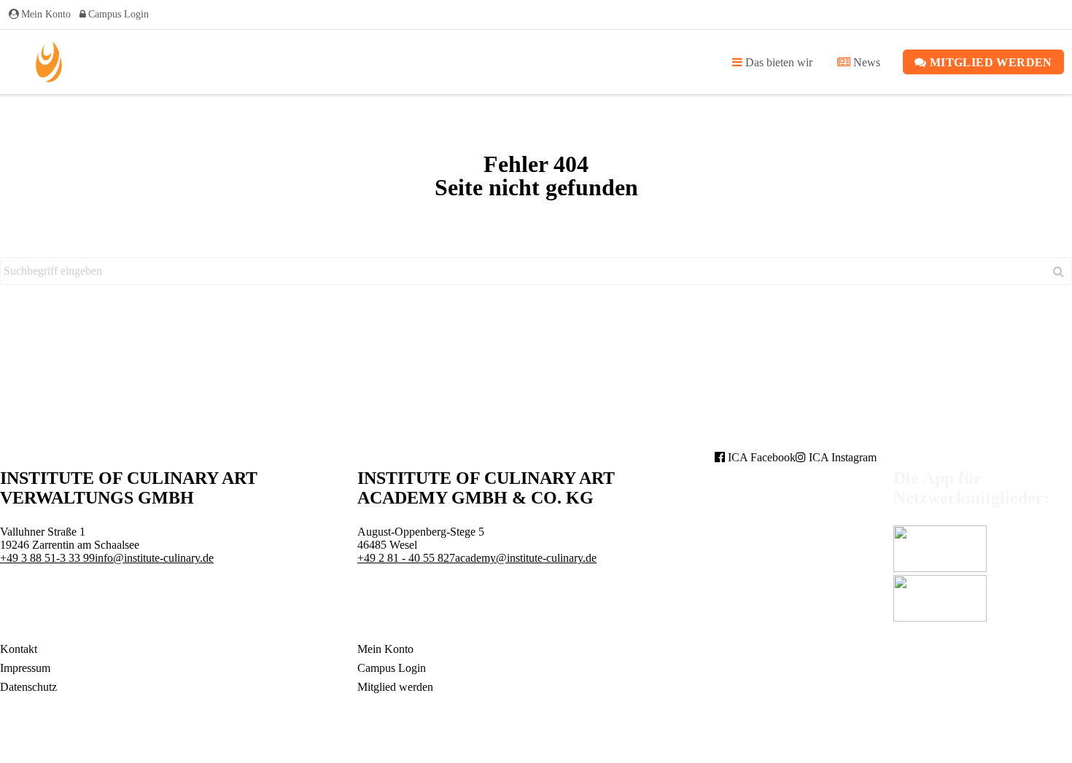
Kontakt (18, 649)
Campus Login (118, 14)
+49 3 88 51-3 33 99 (47, 558)
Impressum (25, 668)
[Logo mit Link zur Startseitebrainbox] (49, 62)
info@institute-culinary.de (154, 558)
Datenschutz (28, 687)
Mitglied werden (989, 62)
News (865, 62)
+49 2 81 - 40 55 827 (406, 558)
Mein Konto (46, 14)
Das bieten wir (777, 62)
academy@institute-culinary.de (526, 558)
